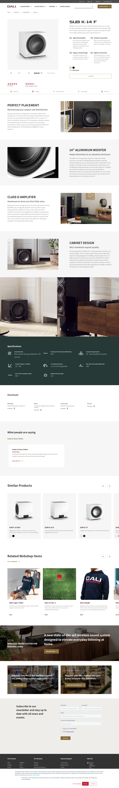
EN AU (8, 12)
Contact (62, 767)
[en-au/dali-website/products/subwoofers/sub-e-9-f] (94, 509)
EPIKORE (9, 765)
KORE (8, 762)
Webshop (36, 765)
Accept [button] (85, 783)
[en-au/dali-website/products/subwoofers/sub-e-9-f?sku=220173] (84, 536)
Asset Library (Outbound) (40, 767)
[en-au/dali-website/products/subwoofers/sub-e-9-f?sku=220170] (81, 536)
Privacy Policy (35, 775)
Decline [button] (93, 783)
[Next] (109, 486)
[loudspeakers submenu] (30, 6)
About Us (36, 762)
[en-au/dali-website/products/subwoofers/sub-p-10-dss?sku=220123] (13, 536)
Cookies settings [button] (77, 783)
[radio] (70, 68)
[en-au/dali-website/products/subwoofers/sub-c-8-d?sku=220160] (117, 536)
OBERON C (22, 762)
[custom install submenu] (45, 6)
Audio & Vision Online (15, 439)
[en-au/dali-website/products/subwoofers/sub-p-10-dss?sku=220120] (10, 536)
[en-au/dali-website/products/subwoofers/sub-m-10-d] (59, 509)
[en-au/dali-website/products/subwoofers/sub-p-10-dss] (24, 509)
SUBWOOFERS (26, 12)
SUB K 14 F (35, 12)
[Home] (11, 6)
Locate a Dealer (64, 762)
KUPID (21, 765)
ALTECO (21, 767)
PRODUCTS (16, 12)
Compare (91, 76)
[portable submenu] (56, 6)
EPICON (9, 767)
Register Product (64, 765)
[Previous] (103, 486)
